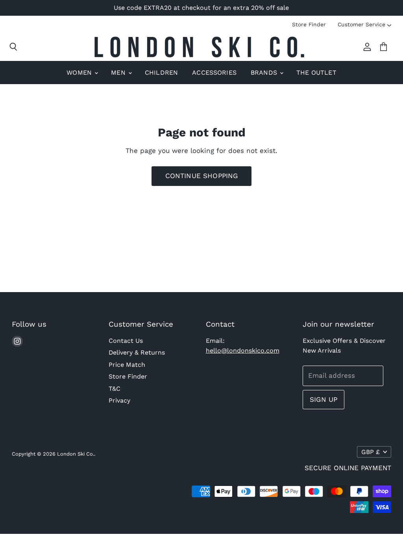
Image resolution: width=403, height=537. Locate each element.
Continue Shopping (201, 176)
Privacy (119, 400)
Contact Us (126, 340)
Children (161, 72)
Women (80, 72)
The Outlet (316, 72)
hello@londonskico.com (242, 350)
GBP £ (370, 452)
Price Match (127, 364)
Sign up (323, 399)
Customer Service (361, 24)
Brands (265, 72)
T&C (114, 388)
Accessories (214, 72)
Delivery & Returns (137, 352)
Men (119, 72)
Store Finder (309, 24)
